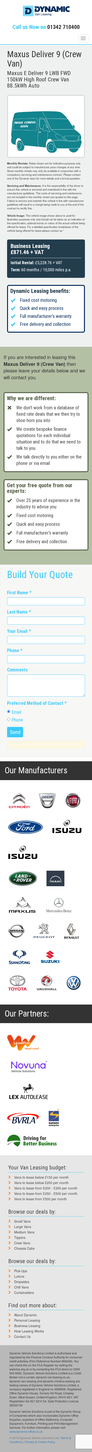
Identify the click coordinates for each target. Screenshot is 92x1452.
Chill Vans (21, 1287)
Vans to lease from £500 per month (40, 1199)
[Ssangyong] (19, 957)
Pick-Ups (20, 1271)
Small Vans (22, 1221)
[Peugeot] (44, 931)
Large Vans (22, 1226)
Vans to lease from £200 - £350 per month (45, 1188)
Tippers (19, 1237)
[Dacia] (47, 801)
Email (16, 712)
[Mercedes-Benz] (58, 905)
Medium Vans (24, 1232)
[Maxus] (22, 905)
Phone (14, 650)
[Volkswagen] (73, 983)
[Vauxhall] (47, 983)
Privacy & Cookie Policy (40, 1442)
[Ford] (25, 826)
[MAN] (55, 878)
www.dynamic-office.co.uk (25, 1431)
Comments (17, 670)
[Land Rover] (22, 878)
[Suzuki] (49, 957)
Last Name (19, 612)
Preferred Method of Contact (37, 703)
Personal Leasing (27, 1320)
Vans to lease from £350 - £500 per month (45, 1193)
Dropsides (21, 1281)
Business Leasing (27, 1325)
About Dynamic (25, 1314)
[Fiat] (73, 801)
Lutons (19, 1276)
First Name (19, 592)
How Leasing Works (29, 1331)
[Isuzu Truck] (23, 852)
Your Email (19, 631)
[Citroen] (18, 801)
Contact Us (22, 1336)
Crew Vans (22, 1243)
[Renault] (71, 931)
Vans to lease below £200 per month (41, 1182)
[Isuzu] (67, 826)
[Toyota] (17, 983)
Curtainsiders (24, 1292)
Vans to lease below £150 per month (41, 1177)
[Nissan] (16, 931)
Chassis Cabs (24, 1248)
